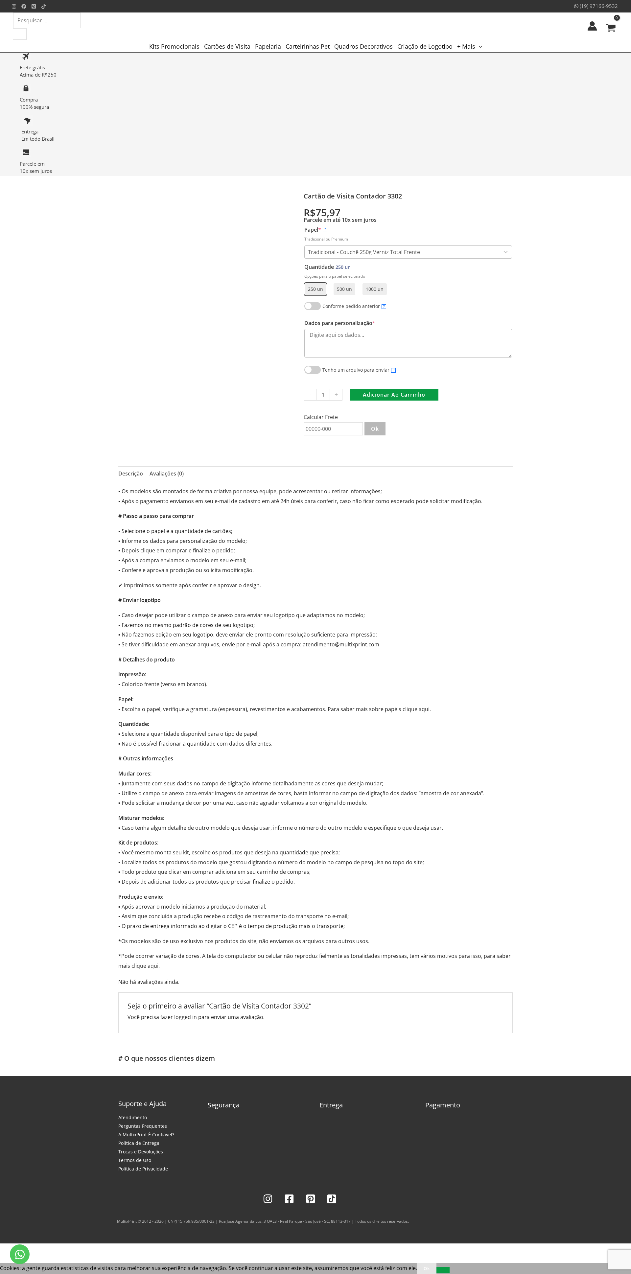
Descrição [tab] (130, 473)
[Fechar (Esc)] (50, 1250)
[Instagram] (14, 6)
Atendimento (132, 1117)
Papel (325, 229)
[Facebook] (23, 6)
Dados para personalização (352, 323)
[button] (478, 46)
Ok (375, 428)
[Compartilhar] (35, 1250)
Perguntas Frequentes (142, 1126)
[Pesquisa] (20, 34)
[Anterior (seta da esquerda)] (6, 1260)
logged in (185, 1017)
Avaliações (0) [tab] (167, 473)
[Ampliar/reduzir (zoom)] (6, 1250)
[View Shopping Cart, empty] (611, 26)
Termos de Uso (134, 1160)
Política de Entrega (138, 1143)
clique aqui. (417, 709)
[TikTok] (43, 6)
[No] (443, 1270)
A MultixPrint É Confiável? (146, 1134)
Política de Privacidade (143, 1169)
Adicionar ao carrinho (394, 394)
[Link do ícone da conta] (592, 26)
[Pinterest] (33, 6)
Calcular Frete (321, 417)
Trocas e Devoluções (140, 1151)
